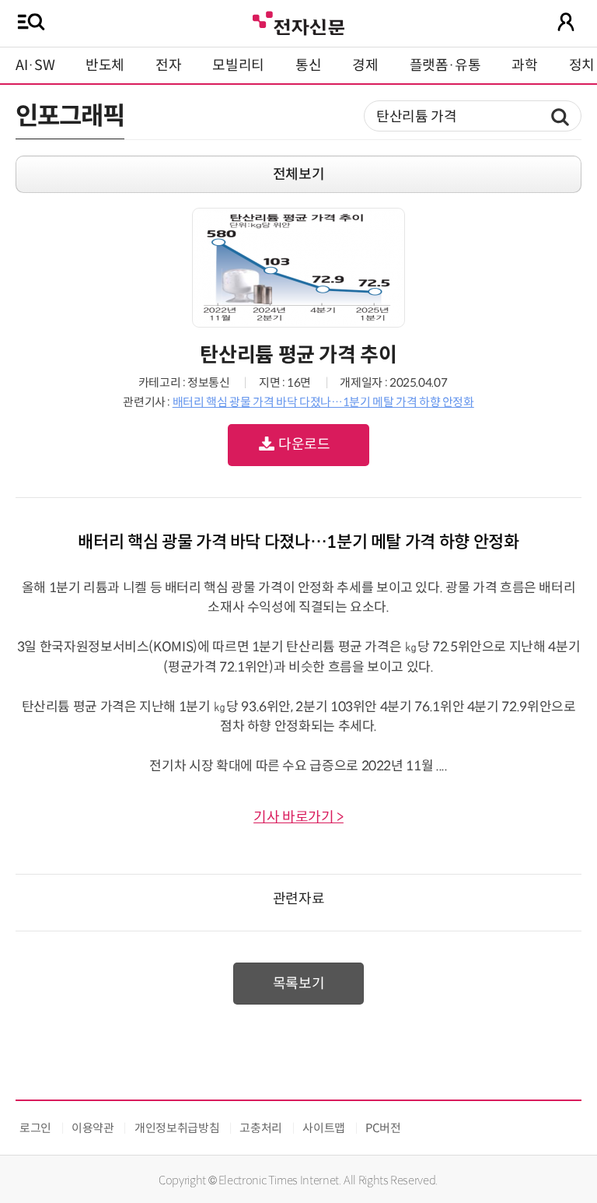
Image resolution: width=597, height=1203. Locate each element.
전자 (168, 65)
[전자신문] (298, 21)
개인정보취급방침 (176, 1128)
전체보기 (299, 174)
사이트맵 (323, 1128)
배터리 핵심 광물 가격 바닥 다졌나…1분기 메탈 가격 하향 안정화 (323, 402)
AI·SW (35, 65)
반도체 (105, 65)
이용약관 (93, 1128)
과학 (524, 65)
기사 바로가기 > (298, 817)
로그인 (35, 1128)
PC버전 (383, 1128)
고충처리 (260, 1128)
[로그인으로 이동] (565, 21)
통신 (308, 65)
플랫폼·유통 (445, 65)
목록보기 (299, 983)
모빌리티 (238, 65)
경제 (365, 65)
